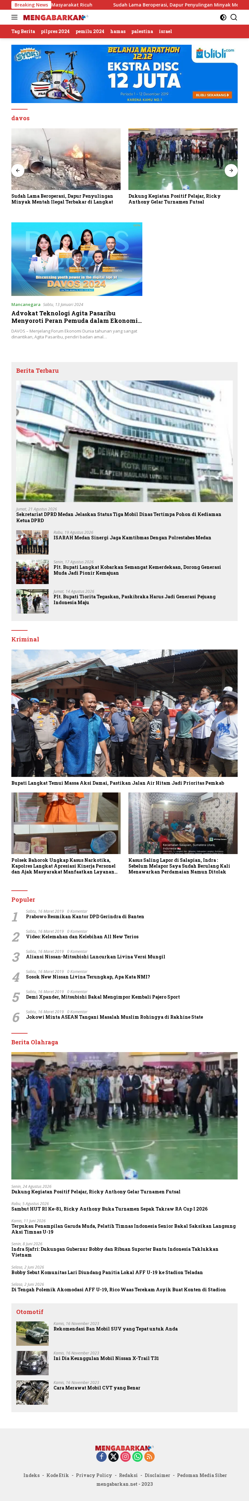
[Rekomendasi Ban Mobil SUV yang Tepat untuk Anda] (32, 1333)
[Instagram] (125, 1457)
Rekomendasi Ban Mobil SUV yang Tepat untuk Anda (115, 1329)
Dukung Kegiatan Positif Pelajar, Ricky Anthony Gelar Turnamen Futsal (120, 199)
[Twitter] (113, 1457)
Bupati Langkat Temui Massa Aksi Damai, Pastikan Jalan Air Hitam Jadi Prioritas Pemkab (117, 783)
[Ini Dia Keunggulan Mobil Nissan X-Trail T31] (32, 1363)
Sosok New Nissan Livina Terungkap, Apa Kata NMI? (88, 977)
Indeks (31, 1475)
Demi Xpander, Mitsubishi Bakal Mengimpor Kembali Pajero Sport (103, 997)
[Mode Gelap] (223, 17)
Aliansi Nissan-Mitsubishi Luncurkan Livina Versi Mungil (95, 957)
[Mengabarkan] (55, 17)
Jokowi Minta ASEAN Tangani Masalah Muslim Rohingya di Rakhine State (114, 1017)
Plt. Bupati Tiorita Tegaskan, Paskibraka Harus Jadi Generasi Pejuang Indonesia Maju (134, 599)
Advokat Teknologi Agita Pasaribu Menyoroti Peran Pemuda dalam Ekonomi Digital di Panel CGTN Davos (74, 320)
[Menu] (15, 17)
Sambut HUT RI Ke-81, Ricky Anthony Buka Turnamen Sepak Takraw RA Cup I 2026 (109, 1209)
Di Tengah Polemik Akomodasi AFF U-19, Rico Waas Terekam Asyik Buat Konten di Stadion (118, 1290)
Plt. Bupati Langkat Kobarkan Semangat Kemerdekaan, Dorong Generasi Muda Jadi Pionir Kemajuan (137, 570)
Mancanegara (26, 304)
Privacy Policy (94, 1475)
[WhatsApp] (137, 1457)
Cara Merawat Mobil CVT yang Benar (96, 1388)
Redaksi (128, 1475)
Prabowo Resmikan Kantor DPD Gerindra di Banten (85, 917)
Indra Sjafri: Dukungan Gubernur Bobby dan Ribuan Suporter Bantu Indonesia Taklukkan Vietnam (115, 1252)
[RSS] (149, 1457)
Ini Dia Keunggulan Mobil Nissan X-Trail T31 (106, 1358)
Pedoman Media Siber (202, 1475)
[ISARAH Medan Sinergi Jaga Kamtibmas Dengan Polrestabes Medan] (32, 542)
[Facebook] (101, 1457)
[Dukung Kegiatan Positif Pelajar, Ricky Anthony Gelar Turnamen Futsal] (128, 159)
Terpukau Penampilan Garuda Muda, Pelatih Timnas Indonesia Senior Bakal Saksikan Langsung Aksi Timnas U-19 (123, 1229)
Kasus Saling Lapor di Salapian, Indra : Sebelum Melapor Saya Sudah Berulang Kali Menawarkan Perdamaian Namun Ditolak (179, 866)
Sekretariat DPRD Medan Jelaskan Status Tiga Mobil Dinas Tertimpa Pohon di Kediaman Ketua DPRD (118, 517)
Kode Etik (57, 1475)
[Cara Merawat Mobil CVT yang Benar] (32, 1392)
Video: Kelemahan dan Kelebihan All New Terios (82, 937)
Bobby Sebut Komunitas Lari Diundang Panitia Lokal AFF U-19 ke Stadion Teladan (107, 1272)
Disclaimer (157, 1475)
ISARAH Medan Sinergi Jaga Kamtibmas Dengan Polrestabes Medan (132, 538)
